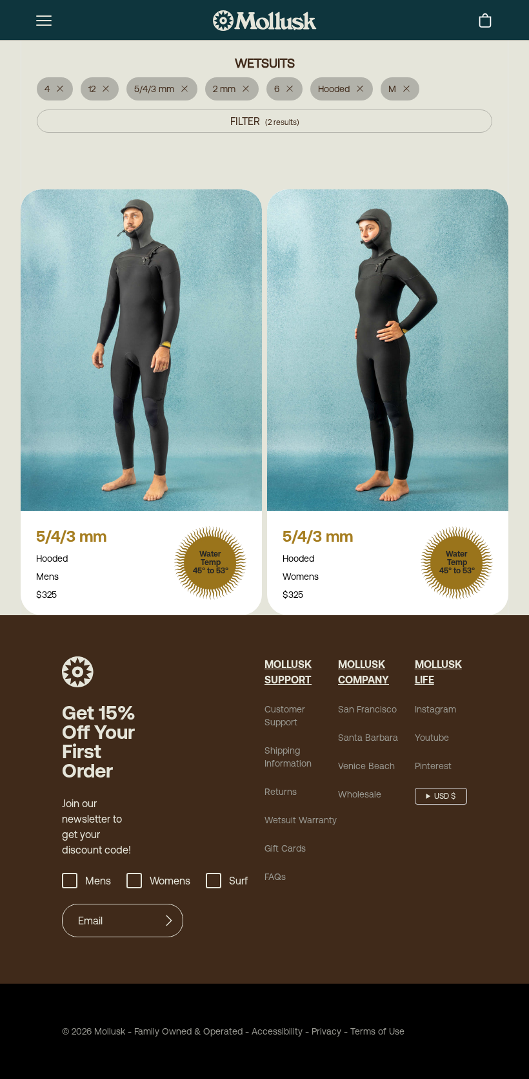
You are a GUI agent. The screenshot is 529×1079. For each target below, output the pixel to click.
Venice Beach (366, 766)
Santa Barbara (368, 737)
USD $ (444, 796)
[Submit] (169, 920)
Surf (238, 880)
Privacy (326, 1031)
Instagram (435, 709)
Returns (280, 792)
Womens (170, 880)
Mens (98, 880)
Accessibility (273, 1031)
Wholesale (359, 794)
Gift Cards (285, 848)
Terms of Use (377, 1031)
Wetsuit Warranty (300, 820)
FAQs (275, 877)
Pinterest (433, 766)
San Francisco (367, 709)
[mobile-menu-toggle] (44, 20)
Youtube (432, 737)
